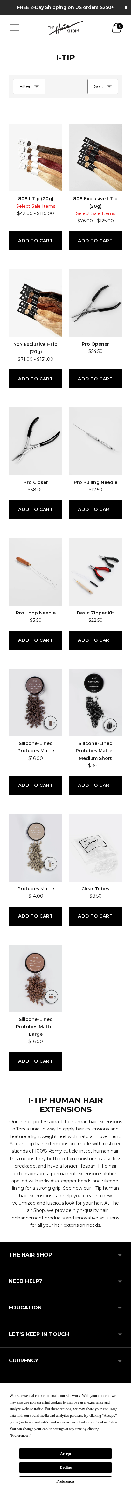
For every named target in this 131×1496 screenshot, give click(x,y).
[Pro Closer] (35, 441)
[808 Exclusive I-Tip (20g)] (95, 157)
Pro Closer (36, 482)
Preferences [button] (20, 1435)
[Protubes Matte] (35, 847)
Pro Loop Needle (36, 613)
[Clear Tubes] (95, 847)
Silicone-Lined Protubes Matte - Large (36, 1026)
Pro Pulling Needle (95, 482)
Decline (66, 1467)
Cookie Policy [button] (106, 1422)
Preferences (65, 1481)
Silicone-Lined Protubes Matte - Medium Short (95, 751)
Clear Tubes (95, 889)
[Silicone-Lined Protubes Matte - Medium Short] (95, 702)
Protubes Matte (35, 889)
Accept (65, 1453)
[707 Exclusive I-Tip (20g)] (35, 303)
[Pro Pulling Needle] (95, 441)
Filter (25, 86)
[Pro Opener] (95, 303)
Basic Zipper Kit (95, 613)
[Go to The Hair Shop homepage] (65, 28)
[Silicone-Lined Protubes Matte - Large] (35, 978)
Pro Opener (95, 344)
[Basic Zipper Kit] (95, 571)
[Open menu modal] (15, 28)
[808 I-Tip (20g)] (35, 157)
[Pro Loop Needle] (35, 571)
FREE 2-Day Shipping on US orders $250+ (65, 7)
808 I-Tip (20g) (35, 198)
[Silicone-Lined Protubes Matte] (35, 702)
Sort (98, 86)
